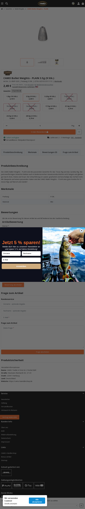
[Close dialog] (81, 230)
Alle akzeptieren (37, 500)
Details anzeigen (10, 503)
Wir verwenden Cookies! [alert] (11, 499)
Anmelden (21, 266)
